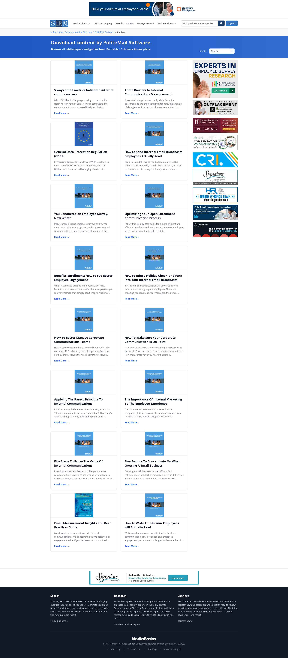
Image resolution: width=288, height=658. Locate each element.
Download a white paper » (127, 624)
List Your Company (102, 23)
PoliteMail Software (104, 32)
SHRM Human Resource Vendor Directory (71, 32)
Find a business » (59, 620)
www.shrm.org (171, 649)
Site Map (152, 649)
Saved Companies (125, 23)
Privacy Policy (113, 649)
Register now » (185, 620)
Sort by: (203, 50)
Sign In (231, 23)
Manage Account (145, 23)
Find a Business (165, 23)
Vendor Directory (81, 23)
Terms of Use (134, 649)
